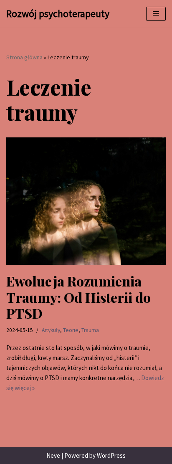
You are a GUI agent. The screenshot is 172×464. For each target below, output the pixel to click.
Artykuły (51, 330)
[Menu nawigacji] (156, 14)
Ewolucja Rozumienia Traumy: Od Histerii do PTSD (78, 297)
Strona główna (24, 57)
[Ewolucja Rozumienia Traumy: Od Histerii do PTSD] (86, 201)
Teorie (70, 330)
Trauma (90, 330)
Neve (53, 455)
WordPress (111, 455)
